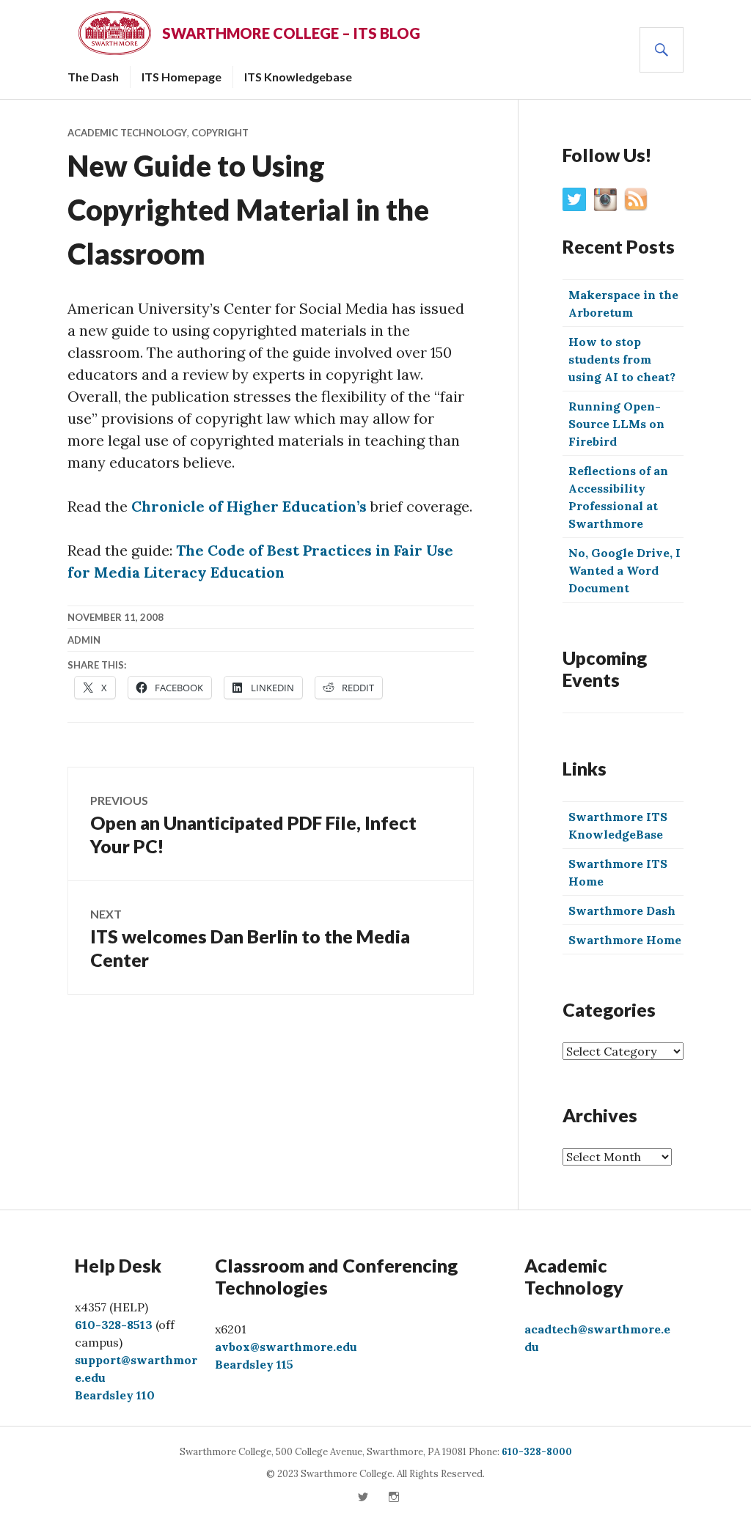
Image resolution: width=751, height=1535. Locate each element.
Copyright (220, 133)
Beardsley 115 (254, 1364)
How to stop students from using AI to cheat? (621, 359)
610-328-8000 (537, 1452)
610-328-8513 (114, 1324)
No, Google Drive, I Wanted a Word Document (624, 570)
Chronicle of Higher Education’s (249, 506)
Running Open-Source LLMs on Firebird (616, 424)
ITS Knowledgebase (298, 77)
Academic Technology (127, 133)
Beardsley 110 (115, 1395)
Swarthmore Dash (621, 910)
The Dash (93, 77)
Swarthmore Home (624, 939)
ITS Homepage (181, 77)
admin (83, 640)
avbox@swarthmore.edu (286, 1346)
